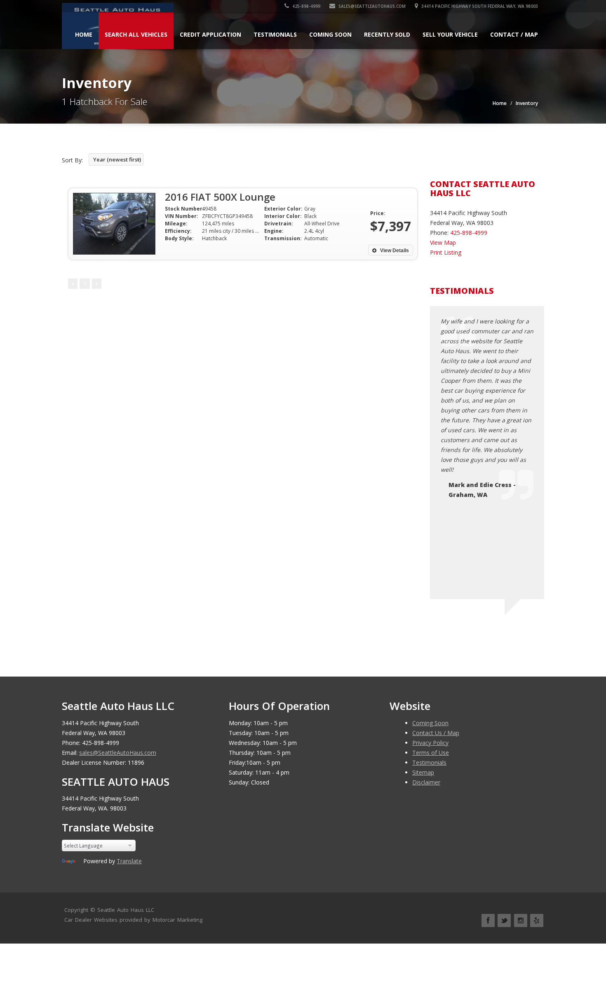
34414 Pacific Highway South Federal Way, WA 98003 (479, 6)
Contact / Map (514, 34)
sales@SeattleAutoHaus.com (371, 6)
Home (83, 34)
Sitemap (423, 772)
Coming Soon (330, 34)
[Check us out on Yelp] (536, 920)
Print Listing (445, 252)
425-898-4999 (305, 6)
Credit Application (210, 34)
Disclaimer (426, 782)
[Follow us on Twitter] (504, 920)
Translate (129, 861)
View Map (443, 242)
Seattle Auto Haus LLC (125, 909)
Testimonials (275, 34)
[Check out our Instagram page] (520, 920)
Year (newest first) (117, 159)
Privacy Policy (430, 743)
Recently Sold (387, 34)
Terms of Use (430, 752)
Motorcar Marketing (177, 919)
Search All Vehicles (136, 34)
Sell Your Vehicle (450, 34)
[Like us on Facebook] (488, 920)
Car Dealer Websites (90, 919)
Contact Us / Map (435, 733)
